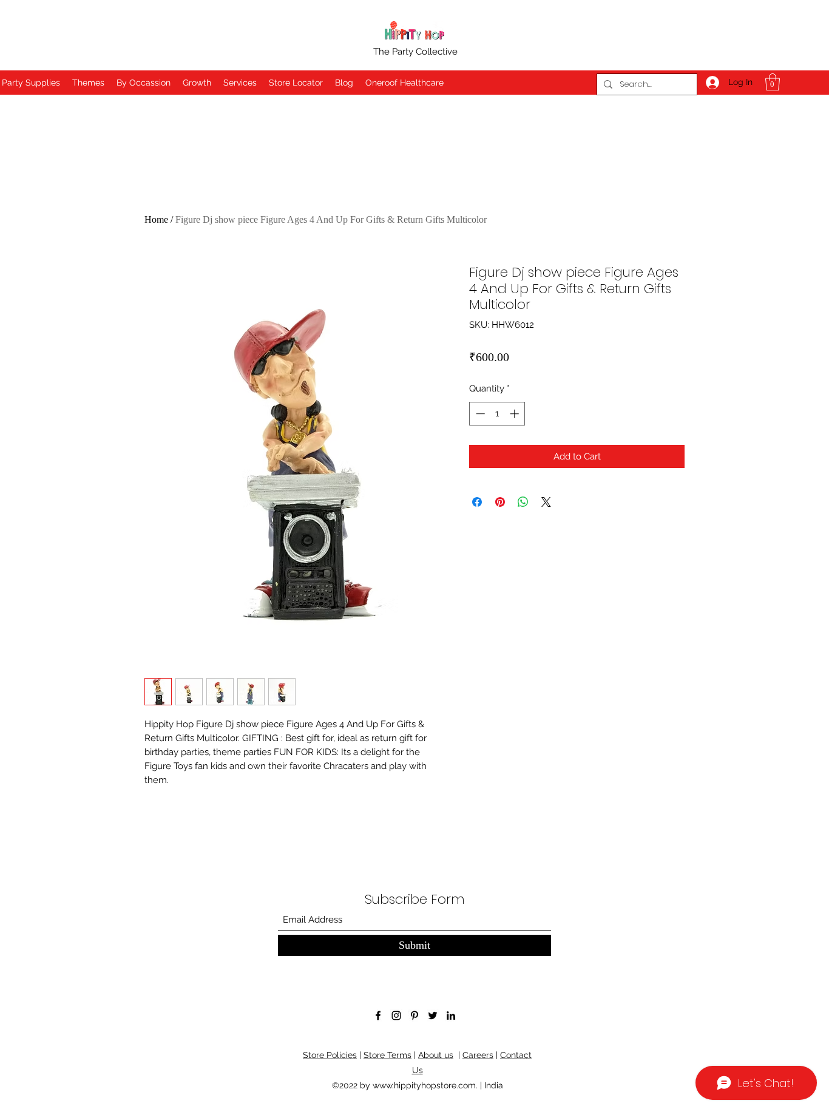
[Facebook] (378, 1015)
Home (156, 219)
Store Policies (330, 1055)
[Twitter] (433, 1015)
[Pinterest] (414, 1015)
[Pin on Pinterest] (500, 502)
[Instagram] (396, 1015)
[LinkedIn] (451, 1015)
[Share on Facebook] (477, 502)
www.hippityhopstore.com (424, 1085)
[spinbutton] (497, 413)
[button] (772, 82)
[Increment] (515, 413)
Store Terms (387, 1055)
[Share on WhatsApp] (523, 502)
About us (435, 1055)
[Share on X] (546, 502)
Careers (477, 1055)
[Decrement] (479, 413)
